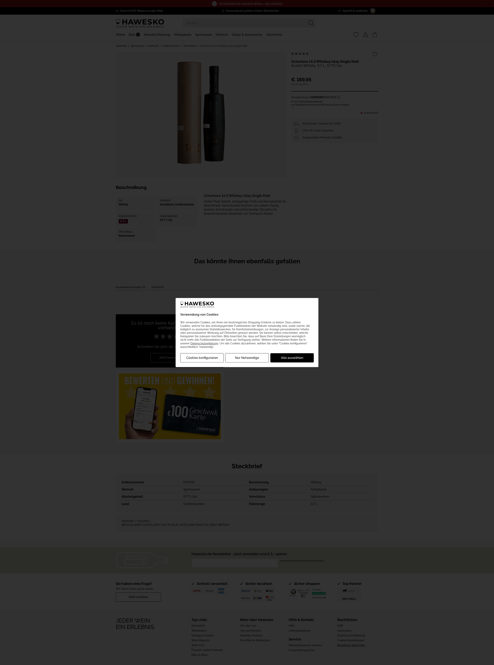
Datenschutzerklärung (204, 343)
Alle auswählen (292, 358)
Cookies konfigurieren (202, 358)
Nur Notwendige (247, 358)
